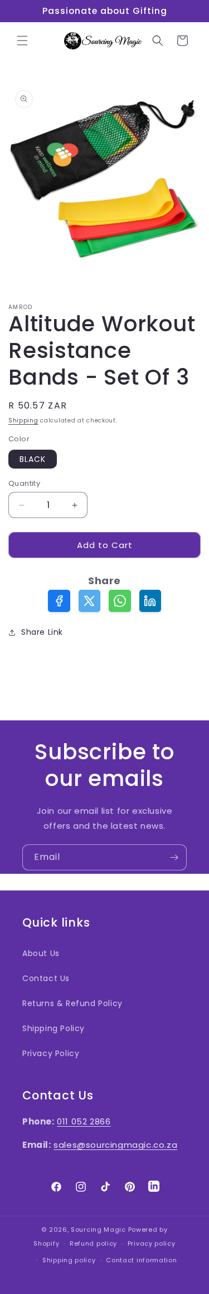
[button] (22, 40)
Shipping (23, 420)
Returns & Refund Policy (72, 1003)
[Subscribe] (174, 857)
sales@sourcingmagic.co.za (115, 1145)
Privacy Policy (50, 1053)
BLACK (33, 459)
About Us (41, 953)
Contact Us (46, 978)
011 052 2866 (83, 1121)
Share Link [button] (42, 632)
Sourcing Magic (98, 1229)
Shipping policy (69, 1260)
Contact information (141, 1260)
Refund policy (93, 1243)
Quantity (24, 483)
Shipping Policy (53, 1028)
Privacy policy (152, 1243)
